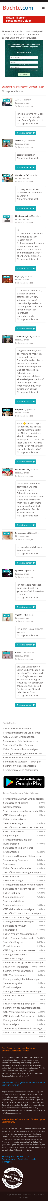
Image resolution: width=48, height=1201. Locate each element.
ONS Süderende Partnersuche (24, 1016)
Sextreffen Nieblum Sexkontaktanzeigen (24, 903)
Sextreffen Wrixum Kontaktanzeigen (24, 913)
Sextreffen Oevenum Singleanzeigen (24, 873)
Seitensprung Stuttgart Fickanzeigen (22, 761)
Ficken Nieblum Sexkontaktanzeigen (24, 894)
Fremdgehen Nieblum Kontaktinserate (24, 885)
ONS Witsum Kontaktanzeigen (24, 1012)
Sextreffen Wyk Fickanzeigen (24, 970)
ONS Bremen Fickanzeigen (17, 757)
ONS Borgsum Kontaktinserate (24, 950)
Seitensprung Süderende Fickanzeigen (24, 1028)
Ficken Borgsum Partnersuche (24, 938)
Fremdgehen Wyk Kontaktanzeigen (24, 979)
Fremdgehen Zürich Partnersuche (20, 769)
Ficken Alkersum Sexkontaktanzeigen (24, 105)
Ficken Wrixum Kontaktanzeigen (24, 934)
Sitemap (26, 1197)
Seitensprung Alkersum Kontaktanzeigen (24, 804)
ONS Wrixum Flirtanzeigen (24, 918)
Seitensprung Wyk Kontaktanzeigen (24, 985)
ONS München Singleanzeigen (19, 736)
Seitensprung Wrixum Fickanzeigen (24, 927)
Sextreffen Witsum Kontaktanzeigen (24, 1008)
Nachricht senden (25, 133)
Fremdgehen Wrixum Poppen (24, 922)
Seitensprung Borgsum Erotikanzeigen (24, 963)
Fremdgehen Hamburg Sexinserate (21, 732)
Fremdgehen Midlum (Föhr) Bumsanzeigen (24, 841)
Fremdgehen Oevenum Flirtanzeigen (24, 856)
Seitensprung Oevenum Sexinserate (24, 862)
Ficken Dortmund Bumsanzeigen (20, 749)
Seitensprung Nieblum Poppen (24, 889)
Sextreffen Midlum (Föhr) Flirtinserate (24, 828)
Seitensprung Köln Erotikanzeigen (20, 740)
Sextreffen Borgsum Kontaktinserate (24, 944)
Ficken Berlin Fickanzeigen (17, 728)
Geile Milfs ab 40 (29, 1195)
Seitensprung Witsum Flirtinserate (24, 997)
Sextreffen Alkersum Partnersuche (24, 810)
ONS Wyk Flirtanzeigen (24, 974)
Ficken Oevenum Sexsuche (24, 868)
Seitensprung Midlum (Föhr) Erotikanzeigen (24, 849)
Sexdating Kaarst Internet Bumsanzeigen (23, 86)
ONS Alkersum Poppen (24, 815)
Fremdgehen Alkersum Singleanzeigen (24, 799)
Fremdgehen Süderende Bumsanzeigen (24, 1022)
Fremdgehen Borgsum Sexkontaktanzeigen (24, 956)
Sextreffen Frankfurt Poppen (18, 745)
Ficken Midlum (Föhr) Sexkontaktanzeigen (24, 821)
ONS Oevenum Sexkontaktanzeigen (24, 878)
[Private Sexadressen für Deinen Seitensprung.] (18, 7)
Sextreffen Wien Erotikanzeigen (19, 765)
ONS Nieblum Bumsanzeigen (24, 909)
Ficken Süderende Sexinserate (24, 1033)
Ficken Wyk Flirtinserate (20, 966)
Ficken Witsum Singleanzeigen (24, 1003)
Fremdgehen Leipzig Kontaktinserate (22, 753)
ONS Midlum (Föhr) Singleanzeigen (24, 833)
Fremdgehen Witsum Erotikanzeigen (24, 992)
